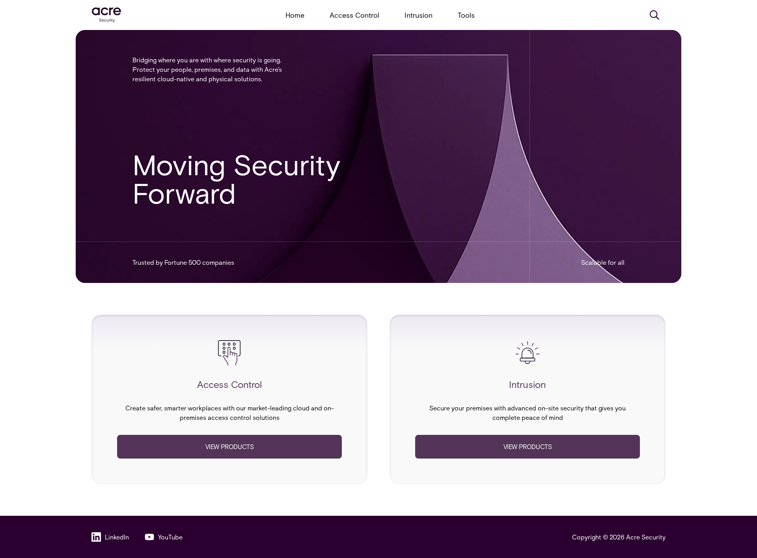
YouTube (170, 537)
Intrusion (419, 15)
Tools (466, 15)
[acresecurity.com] (106, 15)
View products (229, 446)
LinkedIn (117, 537)
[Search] (654, 15)
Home (294, 15)
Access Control (354, 15)
